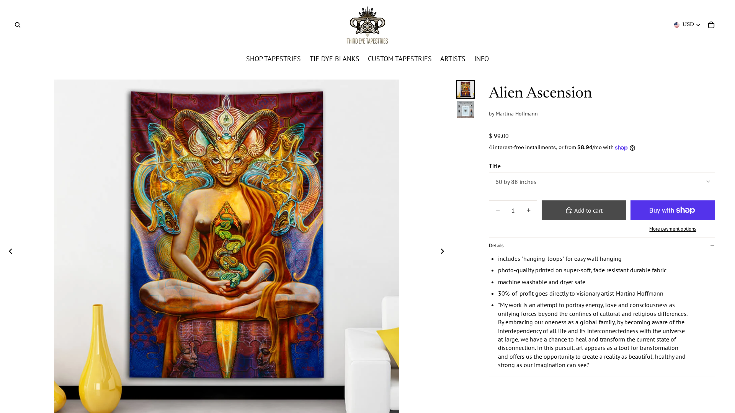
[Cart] (711, 24)
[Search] (17, 24)
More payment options (672, 228)
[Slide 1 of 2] (465, 89)
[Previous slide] (8, 252)
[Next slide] (444, 252)
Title (495, 166)
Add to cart (588, 210)
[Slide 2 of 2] (465, 109)
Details (496, 245)
